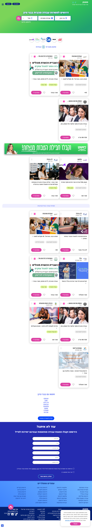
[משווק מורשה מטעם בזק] (85, 102)
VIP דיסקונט (41, 509)
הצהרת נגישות (57, 515)
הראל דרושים (63, 500)
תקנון (60, 509)
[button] (18, 18)
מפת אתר (59, 527)
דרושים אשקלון (42, 492)
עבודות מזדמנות (62, 503)
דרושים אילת (43, 498)
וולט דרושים (63, 492)
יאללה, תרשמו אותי (46, 476)
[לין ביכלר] (56, 160)
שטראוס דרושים (62, 498)
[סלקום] (85, 160)
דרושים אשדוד (42, 496)
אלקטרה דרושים (62, 488)
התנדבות (31, 513)
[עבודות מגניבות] (85, 57)
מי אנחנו (59, 525)
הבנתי (75, 524)
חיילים (43, 513)
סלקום (80, 159)
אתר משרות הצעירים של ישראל (80, 4)
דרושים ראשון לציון (41, 503)
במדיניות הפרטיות (69, 520)
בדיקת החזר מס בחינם (27, 515)
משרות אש (41, 519)
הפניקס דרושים (83, 503)
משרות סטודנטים (83, 490)
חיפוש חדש (26, 22)
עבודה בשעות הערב (82, 498)
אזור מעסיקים (57, 521)
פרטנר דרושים (62, 490)
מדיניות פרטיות (57, 511)
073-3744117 (12, 511)
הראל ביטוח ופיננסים (45, 303)
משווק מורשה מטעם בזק (74, 101)
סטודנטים (42, 515)
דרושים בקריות (21, 488)
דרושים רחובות (42, 500)
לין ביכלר (49, 159)
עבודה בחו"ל (84, 494)
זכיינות (43, 521)
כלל (80, 258)
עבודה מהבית (84, 492)
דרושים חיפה (43, 490)
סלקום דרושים (62, 496)
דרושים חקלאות (83, 500)
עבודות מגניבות (77, 56)
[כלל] (85, 259)
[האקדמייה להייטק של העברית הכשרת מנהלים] (56, 57)
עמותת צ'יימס (77, 348)
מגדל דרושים (63, 494)
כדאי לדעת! (30, 517)
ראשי (60, 519)
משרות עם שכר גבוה (20, 496)
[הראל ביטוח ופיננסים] (56, 304)
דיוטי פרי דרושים (21, 498)
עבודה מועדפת (83, 488)
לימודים (32, 511)
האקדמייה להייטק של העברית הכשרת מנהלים (37, 56)
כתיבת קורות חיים (28, 519)
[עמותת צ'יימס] (85, 349)
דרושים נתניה (22, 492)
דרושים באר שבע (42, 488)
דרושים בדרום (21, 490)
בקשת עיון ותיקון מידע (55, 513)
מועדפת (42, 511)
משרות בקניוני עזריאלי (27, 509)
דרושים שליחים (83, 496)
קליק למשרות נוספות (46, 418)
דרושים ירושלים (42, 494)
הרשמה (59, 523)
